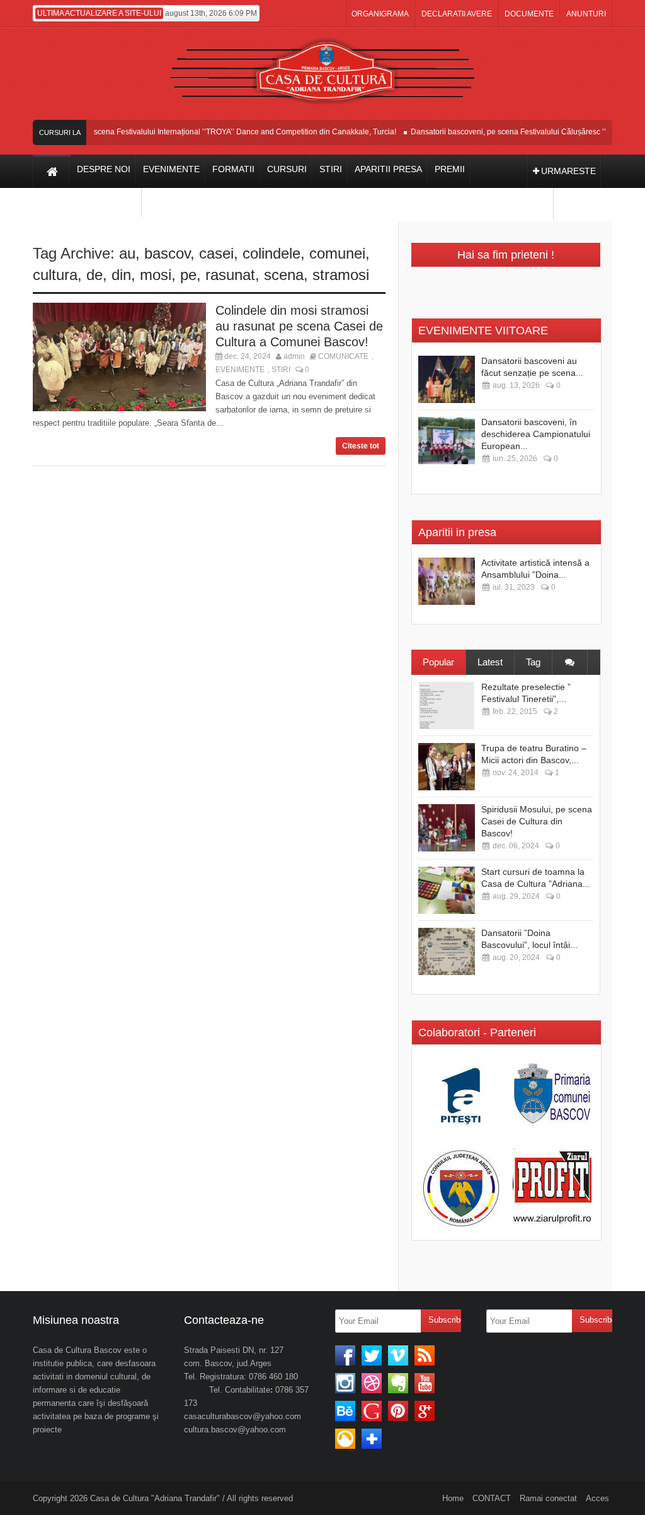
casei (216, 253)
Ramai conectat (548, 1498)
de (94, 274)
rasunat (230, 274)
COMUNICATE (343, 356)
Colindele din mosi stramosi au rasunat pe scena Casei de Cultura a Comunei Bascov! (299, 326)
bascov (167, 253)
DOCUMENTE (529, 13)
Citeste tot (360, 446)
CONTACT (491, 1498)
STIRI (280, 369)
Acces (597, 1498)
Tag (533, 662)
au (127, 253)
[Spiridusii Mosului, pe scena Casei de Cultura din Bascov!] (446, 827)
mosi (155, 274)
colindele (271, 253)
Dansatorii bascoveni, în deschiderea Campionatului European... (535, 434)
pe (188, 274)
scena (284, 274)
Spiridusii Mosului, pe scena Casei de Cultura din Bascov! (536, 821)
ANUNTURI (586, 13)
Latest (490, 662)
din (121, 274)
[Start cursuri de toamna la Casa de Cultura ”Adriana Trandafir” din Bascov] (446, 890)
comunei (337, 253)
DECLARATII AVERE (456, 13)
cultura (55, 274)
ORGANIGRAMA (380, 13)
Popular (438, 662)
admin (294, 356)
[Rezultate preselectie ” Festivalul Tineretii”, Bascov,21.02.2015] (446, 705)
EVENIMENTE (240, 369)
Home (453, 1498)
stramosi (340, 274)
